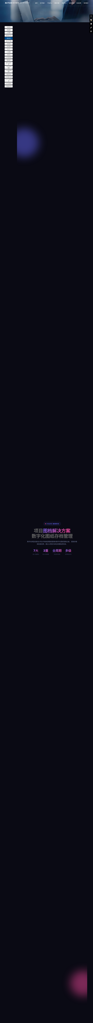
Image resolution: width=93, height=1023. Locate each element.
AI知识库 (9, 54)
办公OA (8, 49)
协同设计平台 (8, 35)
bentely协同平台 (9, 80)
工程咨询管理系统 (8, 67)
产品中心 (49, 3)
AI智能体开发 (8, 86)
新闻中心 (64, 3)
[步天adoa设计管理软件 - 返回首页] (17, 3)
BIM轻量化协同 (8, 77)
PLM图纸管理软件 (9, 71)
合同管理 (9, 43)
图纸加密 (9, 60)
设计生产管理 (8, 41)
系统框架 (9, 27)
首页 (36, 3)
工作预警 (9, 32)
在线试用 (78, 3)
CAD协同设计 (9, 57)
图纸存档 (9, 38)
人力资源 (9, 52)
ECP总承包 (8, 83)
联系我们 (86, 3)
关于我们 (42, 3)
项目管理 (9, 30)
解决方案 (57, 3)
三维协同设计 (8, 74)
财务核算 (9, 46)
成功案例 (71, 3)
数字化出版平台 (8, 63)
